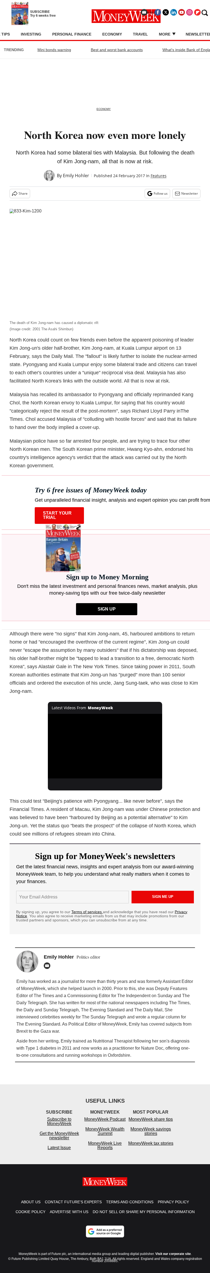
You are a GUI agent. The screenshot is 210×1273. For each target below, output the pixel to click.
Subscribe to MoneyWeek (59, 1121)
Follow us (161, 193)
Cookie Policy (30, 1212)
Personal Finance (71, 34)
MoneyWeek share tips (151, 1119)
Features (159, 175)
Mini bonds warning (54, 50)
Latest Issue (59, 1147)
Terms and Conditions (129, 1202)
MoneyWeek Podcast (105, 1119)
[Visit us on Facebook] (157, 12)
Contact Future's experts (73, 1202)
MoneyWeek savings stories (150, 1131)
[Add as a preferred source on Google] (105, 1231)
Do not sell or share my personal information (144, 1212)
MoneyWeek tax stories (150, 1143)
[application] (105, 746)
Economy (112, 34)
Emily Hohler (76, 176)
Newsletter (189, 193)
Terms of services (87, 912)
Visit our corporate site (173, 1254)
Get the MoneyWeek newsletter (59, 1135)
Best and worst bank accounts (117, 50)
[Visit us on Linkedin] (173, 12)
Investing (31, 34)
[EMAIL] (48, 965)
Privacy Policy (173, 1202)
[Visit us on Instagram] (189, 12)
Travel (140, 34)
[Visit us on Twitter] (165, 12)
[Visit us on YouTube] (181, 12)
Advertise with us (69, 1212)
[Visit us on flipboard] (197, 12)
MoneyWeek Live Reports (105, 1145)
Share (23, 193)
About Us (30, 1202)
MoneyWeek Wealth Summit (104, 1131)
